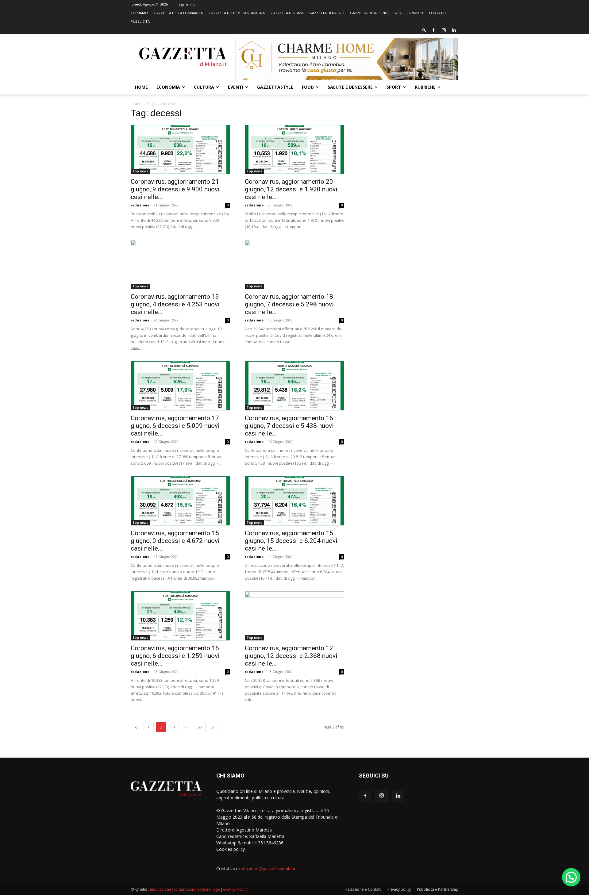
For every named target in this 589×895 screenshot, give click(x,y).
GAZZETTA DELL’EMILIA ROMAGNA (237, 12)
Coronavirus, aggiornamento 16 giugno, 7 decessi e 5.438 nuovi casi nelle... (289, 425)
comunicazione (186, 889)
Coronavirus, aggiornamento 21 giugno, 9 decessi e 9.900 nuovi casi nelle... (175, 189)
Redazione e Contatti (363, 889)
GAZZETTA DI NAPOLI (326, 12)
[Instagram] (443, 30)
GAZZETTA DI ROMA (287, 12)
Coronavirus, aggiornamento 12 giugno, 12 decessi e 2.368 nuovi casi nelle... (291, 655)
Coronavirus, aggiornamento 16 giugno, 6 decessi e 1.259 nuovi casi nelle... (175, 655)
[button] (424, 30)
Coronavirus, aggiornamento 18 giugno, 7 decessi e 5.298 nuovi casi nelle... (289, 304)
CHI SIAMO (139, 12)
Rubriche (425, 87)
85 (200, 727)
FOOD (308, 87)
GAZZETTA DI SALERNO (369, 12)
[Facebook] (433, 30)
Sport (394, 87)
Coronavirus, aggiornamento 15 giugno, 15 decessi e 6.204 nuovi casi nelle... (291, 540)
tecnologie (211, 889)
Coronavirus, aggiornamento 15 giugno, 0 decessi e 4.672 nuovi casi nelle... (175, 540)
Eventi (235, 87)
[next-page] (213, 727)
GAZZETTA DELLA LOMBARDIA (178, 12)
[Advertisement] (409, 155)
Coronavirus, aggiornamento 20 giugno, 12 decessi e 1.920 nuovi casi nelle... (291, 189)
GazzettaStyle (275, 87)
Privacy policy (399, 889)
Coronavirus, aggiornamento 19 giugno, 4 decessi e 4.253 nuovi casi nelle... (175, 304)
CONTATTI (437, 12)
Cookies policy (230, 849)
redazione (140, 205)
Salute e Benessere (350, 87)
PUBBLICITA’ (140, 21)
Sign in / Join (188, 4)
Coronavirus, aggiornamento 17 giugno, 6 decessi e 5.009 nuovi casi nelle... (175, 425)
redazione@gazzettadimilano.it (269, 868)
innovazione (160, 889)
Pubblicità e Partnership (437, 889)
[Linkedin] (453, 30)
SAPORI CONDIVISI (408, 12)
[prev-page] (136, 727)
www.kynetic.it (234, 889)
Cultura (204, 87)
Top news (140, 171)
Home (141, 87)
